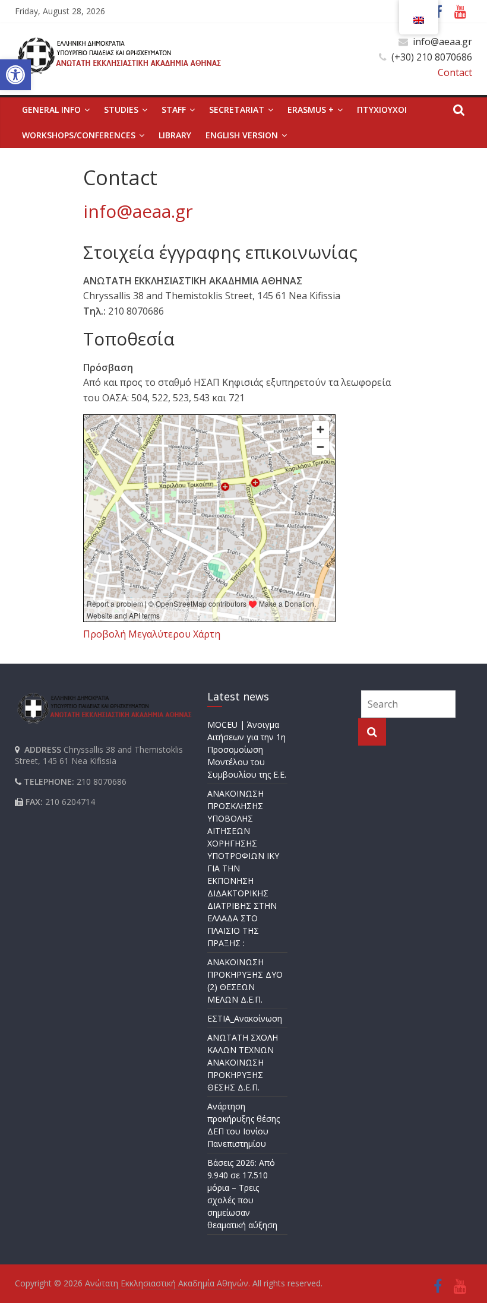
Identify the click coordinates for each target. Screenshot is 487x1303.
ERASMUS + (310, 109)
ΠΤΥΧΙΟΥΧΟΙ (382, 109)
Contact (455, 72)
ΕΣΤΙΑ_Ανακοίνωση (244, 1018)
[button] (15, 74)
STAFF (174, 109)
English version (241, 135)
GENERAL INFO (51, 109)
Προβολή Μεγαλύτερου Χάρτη (151, 634)
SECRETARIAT (236, 109)
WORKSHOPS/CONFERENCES (78, 135)
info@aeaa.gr (138, 211)
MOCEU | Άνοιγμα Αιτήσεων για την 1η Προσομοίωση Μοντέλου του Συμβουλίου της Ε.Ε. (246, 749)
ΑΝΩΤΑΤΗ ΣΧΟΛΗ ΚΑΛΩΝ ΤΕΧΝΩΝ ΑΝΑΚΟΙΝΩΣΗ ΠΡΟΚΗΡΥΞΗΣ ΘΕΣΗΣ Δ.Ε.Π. (242, 1062)
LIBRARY (175, 135)
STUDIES (121, 109)
